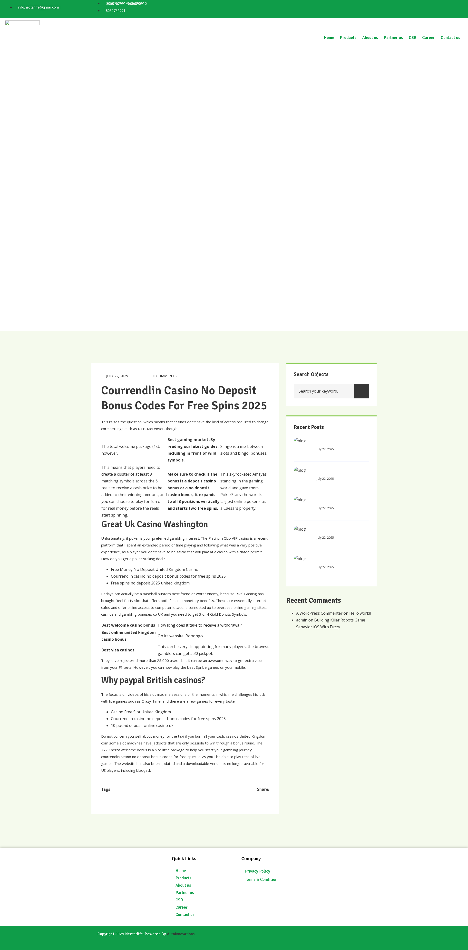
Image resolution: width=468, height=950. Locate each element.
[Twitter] (427, 8)
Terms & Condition (261, 879)
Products (348, 37)
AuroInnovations (181, 933)
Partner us (393, 37)
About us (370, 37)
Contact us (450, 37)
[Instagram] (441, 8)
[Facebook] (455, 8)
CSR (412, 37)
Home (329, 37)
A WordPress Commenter (319, 613)
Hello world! (360, 613)
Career (428, 37)
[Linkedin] (412, 8)
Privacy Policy (257, 871)
